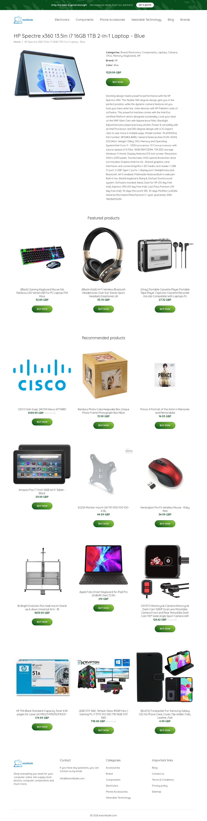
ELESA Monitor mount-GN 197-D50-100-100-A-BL (103, 509)
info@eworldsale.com (72, 778)
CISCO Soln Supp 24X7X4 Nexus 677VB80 (42, 409)
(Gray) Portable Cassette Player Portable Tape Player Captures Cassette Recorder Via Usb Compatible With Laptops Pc (165, 293)
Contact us (158, 773)
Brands (185, 20)
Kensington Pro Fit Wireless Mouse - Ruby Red (165, 509)
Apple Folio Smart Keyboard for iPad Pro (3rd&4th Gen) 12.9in (103, 593)
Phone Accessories (117, 791)
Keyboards (130, 55)
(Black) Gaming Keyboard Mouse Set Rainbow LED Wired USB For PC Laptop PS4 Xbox (42, 293)
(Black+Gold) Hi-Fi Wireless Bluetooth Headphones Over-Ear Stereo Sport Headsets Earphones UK (103, 293)
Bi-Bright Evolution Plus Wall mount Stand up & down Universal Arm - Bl (42, 607)
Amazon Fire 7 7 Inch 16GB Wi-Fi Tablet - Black (42, 491)
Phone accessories (112, 20)
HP (138, 55)
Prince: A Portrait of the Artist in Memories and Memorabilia (165, 411)
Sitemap (156, 791)
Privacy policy (160, 785)
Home (17, 41)
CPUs (109, 55)
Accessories (113, 767)
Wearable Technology (118, 797)
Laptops (162, 52)
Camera (172, 52)
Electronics (62, 20)
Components (84, 20)
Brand (124, 52)
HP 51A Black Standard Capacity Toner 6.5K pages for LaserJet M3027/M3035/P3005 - (42, 712)
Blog (171, 20)
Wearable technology (146, 20)
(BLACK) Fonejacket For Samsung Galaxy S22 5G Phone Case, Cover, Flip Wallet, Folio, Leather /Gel (165, 714)
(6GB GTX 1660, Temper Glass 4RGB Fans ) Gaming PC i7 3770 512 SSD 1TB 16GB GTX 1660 (103, 714)
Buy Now (118, 82)
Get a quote (145, 5)
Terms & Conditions (163, 779)
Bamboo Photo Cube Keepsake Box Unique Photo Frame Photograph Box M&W (103, 411)
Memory (117, 55)
